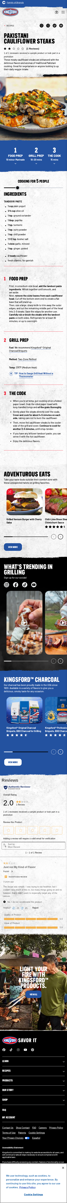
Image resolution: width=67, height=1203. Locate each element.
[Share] (55, 26)
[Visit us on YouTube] (33, 584)
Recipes (6, 1071)
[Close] (63, 1167)
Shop (4, 1100)
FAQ (4, 1110)
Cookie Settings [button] (37, 1132)
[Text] (48, 26)
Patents (22, 1132)
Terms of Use (9, 1132)
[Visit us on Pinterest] (32, 1049)
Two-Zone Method (27, 359)
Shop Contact (23, 1127)
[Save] (42, 26)
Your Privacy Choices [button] (12, 1138)
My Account (8, 1117)
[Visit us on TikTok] (24, 584)
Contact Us (7, 1127)
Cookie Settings (33, 1194)
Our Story (7, 1090)
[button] (33, 52)
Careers (43, 1127)
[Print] (61, 26)
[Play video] (24, 623)
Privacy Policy (56, 1127)
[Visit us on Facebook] (15, 584)
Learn (5, 1061)
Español (36, 1138)
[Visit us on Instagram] (6, 584)
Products (7, 1080)
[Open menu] (63, 12)
